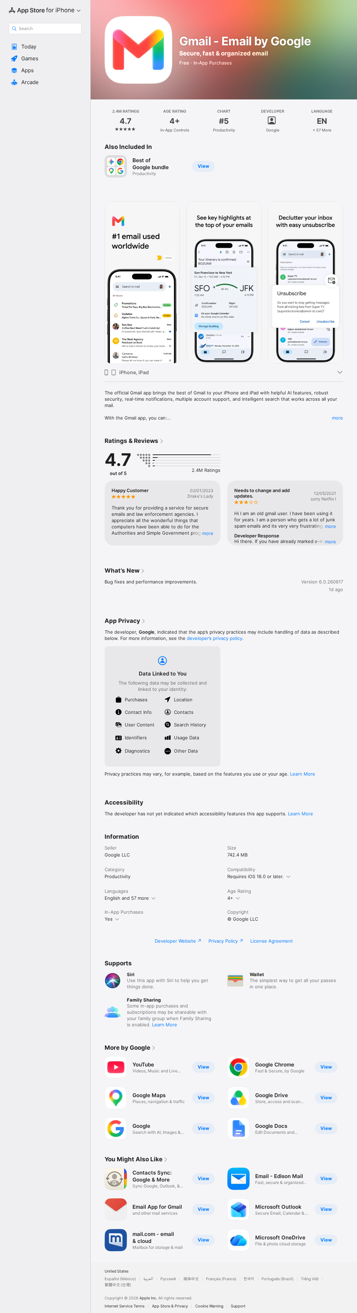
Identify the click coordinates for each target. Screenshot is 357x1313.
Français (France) (221, 1279)
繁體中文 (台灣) (118, 1285)
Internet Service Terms (125, 1306)
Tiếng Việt (310, 1279)
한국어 (249, 1279)
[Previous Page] (97, 121)
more (337, 418)
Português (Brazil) (277, 1279)
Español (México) (120, 1279)
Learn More (302, 774)
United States (117, 1271)
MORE (207, 533)
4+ (230, 898)
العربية (148, 1279)
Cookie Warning (209, 1306)
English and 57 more (127, 898)
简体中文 (191, 1279)
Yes (109, 919)
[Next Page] (350, 121)
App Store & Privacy (170, 1306)
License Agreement (271, 941)
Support (238, 1306)
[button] (45, 46)
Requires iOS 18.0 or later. (255, 876)
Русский (168, 1279)
